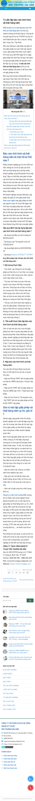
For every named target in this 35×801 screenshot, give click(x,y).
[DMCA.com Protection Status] (7, 747)
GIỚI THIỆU (7, 678)
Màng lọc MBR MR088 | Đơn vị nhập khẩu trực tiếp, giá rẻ (19, 651)
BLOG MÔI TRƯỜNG (10, 670)
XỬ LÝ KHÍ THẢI (8, 701)
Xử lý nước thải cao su (26, 580)
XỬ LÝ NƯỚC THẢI (9, 709)
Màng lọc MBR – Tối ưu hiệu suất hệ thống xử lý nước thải (20, 625)
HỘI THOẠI (6, 681)
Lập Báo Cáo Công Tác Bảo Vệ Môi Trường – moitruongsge (19, 638)
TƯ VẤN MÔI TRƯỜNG (10, 697)
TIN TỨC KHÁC (8, 693)
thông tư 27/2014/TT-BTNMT (22, 254)
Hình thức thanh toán (10, 768)
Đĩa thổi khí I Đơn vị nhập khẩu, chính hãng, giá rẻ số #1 (19, 631)
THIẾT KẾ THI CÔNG (10, 689)
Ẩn (24, 111)
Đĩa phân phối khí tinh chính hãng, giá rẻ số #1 (20, 618)
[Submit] (30, 600)
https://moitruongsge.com (20, 564)
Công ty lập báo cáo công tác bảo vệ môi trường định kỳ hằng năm (20, 658)
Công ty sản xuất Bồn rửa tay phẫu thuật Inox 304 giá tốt (21, 645)
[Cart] (30, 8)
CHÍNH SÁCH (7, 674)
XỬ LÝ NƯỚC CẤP (9, 705)
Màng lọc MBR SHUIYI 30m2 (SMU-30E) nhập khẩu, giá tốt (19, 611)
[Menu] (6, 8)
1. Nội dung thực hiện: (16, 132)
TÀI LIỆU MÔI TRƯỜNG (11, 685)
